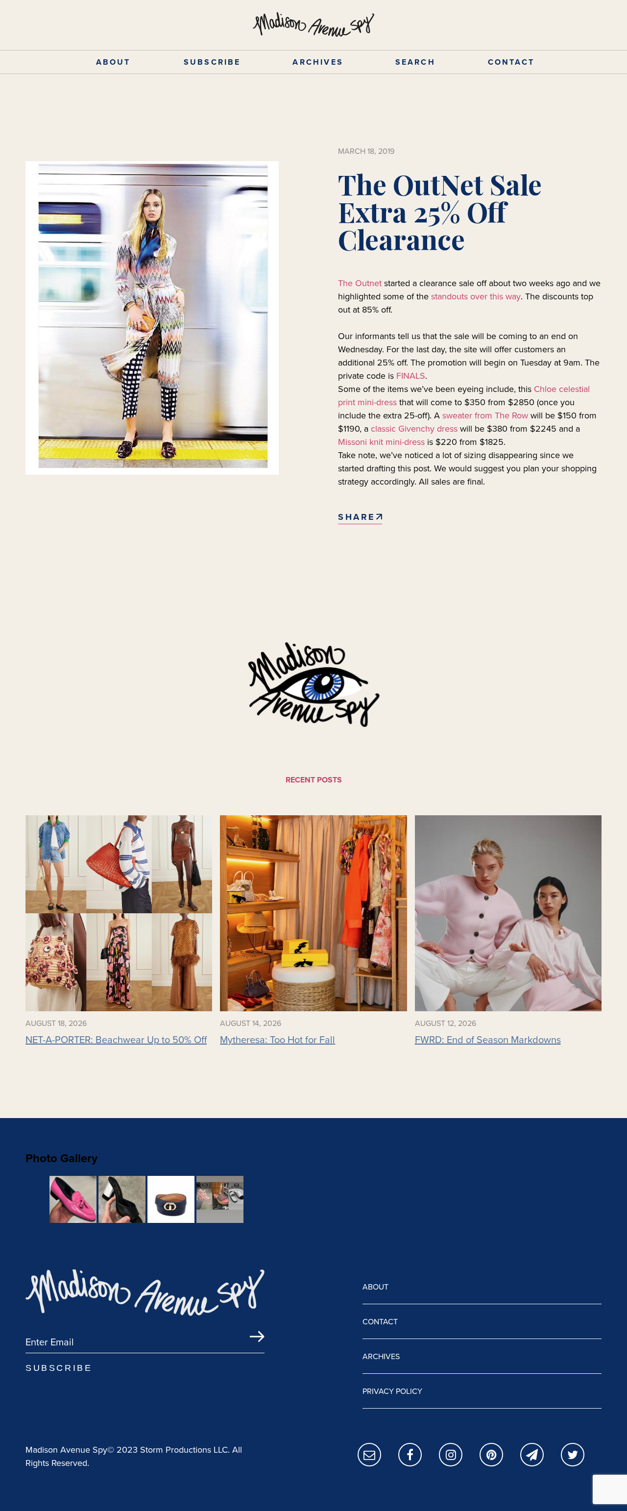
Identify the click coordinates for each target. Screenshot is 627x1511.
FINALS (410, 375)
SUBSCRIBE (212, 62)
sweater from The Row (485, 415)
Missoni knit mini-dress (381, 442)
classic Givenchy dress (414, 428)
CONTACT (511, 62)
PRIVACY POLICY (392, 1391)
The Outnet (360, 283)
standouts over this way (476, 296)
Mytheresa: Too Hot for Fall (277, 1040)
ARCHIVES (317, 62)
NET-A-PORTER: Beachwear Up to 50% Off (116, 1040)
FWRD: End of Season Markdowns (488, 1040)
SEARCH (415, 62)
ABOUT (113, 62)
